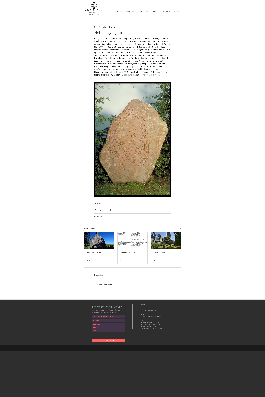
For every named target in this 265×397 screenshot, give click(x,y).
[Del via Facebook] (95, 210)
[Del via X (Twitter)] (100, 210)
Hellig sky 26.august (128, 252)
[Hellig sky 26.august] (133, 240)
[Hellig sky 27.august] (99, 240)
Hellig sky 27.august (94, 252)
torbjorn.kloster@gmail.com (150, 310)
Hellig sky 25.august (161, 252)
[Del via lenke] (110, 210)
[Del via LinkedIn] (105, 210)
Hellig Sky (98, 203)
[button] (166, 12)
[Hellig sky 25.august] (166, 240)
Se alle (179, 228)
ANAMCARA (94, 10)
